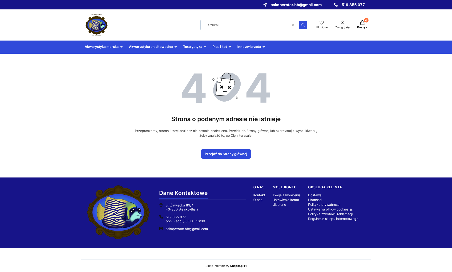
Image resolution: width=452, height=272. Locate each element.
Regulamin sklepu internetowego (333, 219)
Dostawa (315, 195)
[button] (303, 25)
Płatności (315, 200)
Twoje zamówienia (287, 195)
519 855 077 (176, 217)
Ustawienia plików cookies (328, 209)
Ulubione (279, 204)
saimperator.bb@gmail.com (187, 229)
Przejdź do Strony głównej (226, 154)
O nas (257, 200)
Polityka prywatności (324, 204)
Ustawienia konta (286, 200)
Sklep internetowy (224, 266)
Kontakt (259, 195)
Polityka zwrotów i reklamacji (330, 214)
